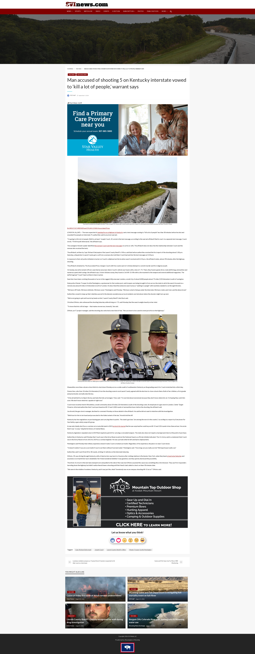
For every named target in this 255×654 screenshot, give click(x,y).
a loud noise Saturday (174, 456)
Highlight (71, 616)
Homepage (70, 68)
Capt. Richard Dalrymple (83, 550)
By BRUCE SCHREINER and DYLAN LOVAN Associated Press (88, 228)
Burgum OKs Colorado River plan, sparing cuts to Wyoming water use (156, 620)
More (164, 11)
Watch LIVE (88, 11)
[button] (171, 11)
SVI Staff (73, 95)
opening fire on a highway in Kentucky (110, 232)
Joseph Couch (99, 550)
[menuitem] (69, 11)
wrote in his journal (119, 426)
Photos (141, 11)
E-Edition (116, 11)
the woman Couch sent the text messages (108, 246)
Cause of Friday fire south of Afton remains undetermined (94, 595)
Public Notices (152, 11)
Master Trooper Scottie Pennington (140, 550)
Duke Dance (71, 599)
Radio (98, 11)
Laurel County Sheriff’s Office (116, 550)
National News (82, 74)
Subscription (128, 11)
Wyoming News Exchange (137, 626)
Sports (78, 11)
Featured (78, 68)
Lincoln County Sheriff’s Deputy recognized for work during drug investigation (95, 620)
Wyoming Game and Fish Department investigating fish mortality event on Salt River (155, 594)
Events (106, 11)
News (69, 11)
